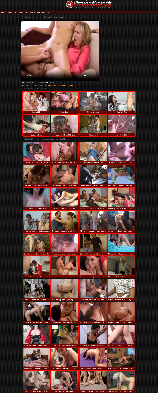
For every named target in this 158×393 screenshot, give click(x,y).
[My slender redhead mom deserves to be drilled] (121, 243)
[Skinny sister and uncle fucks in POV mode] (121, 151)
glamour (71, 85)
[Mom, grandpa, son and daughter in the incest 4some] (36, 220)
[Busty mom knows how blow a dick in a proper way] (64, 334)
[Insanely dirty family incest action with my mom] (36, 380)
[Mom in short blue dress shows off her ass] (93, 151)
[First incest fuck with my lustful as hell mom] (64, 265)
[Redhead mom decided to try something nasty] (64, 357)
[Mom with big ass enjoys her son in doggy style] (93, 334)
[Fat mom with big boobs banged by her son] (64, 174)
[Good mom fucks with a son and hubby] (93, 288)
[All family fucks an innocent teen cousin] (93, 380)
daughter (57, 85)
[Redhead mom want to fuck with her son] (36, 197)
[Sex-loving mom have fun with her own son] (93, 357)
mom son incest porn (8, 13)
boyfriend (42, 85)
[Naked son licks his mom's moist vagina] (36, 151)
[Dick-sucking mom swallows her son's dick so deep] (93, 243)
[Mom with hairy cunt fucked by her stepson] (93, 311)
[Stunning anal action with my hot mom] (36, 243)
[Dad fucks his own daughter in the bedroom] (121, 357)
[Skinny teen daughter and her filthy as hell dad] (93, 174)
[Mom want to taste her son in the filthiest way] (121, 265)
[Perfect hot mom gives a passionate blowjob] (93, 265)
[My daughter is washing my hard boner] (64, 151)
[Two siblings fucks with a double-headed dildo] (121, 380)
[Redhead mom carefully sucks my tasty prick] (36, 265)
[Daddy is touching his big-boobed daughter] (121, 197)
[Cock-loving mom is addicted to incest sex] (64, 311)
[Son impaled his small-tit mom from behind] (64, 380)
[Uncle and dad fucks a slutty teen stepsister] (36, 288)
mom (64, 85)
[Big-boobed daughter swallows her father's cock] (64, 220)
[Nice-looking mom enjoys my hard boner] (64, 288)
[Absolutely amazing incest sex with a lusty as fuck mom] (93, 197)
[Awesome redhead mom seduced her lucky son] (121, 220)
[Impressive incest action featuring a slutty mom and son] (36, 311)
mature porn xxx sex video (39, 13)
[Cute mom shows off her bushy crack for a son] (121, 288)
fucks (50, 85)
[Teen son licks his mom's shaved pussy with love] (36, 357)
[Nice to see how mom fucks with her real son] (93, 220)
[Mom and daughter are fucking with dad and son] (64, 243)
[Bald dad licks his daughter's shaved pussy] (121, 174)
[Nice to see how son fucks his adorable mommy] (121, 334)
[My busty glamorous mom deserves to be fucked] (36, 334)
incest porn (23, 13)
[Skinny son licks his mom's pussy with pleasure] (64, 197)
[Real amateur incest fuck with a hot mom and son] (36, 174)
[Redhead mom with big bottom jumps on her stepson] (121, 311)
